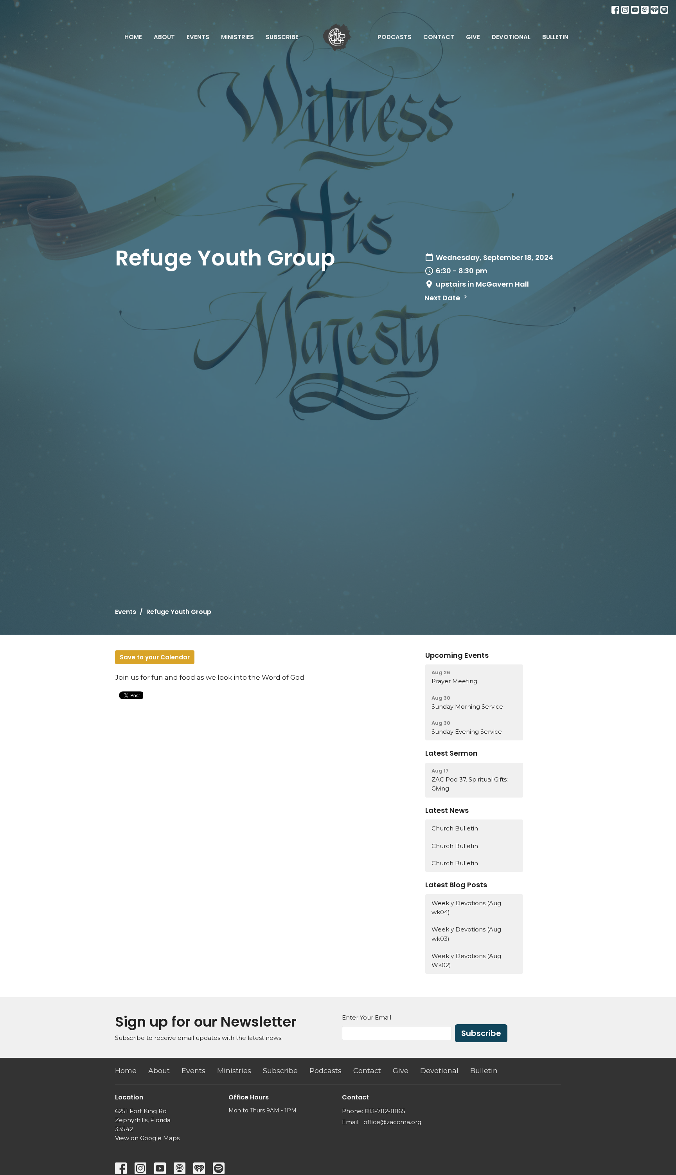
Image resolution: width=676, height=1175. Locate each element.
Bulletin (555, 37)
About (164, 37)
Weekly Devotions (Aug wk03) (466, 934)
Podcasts (395, 37)
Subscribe (282, 37)
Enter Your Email (366, 1017)
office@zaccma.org (392, 1122)
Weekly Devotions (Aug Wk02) (466, 960)
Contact (438, 37)
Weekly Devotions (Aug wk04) (466, 907)
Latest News (447, 810)
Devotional (511, 37)
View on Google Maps (147, 1138)
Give (473, 37)
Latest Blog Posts (456, 885)
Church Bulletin (454, 828)
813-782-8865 (385, 1111)
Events (198, 37)
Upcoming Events (457, 655)
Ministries (237, 37)
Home (133, 37)
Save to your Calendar (155, 657)
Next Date (443, 298)
